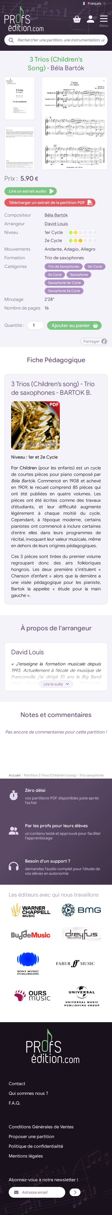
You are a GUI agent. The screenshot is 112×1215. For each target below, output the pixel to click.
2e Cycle (54, 274)
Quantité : (14, 325)
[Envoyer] (75, 1192)
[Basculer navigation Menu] (104, 18)
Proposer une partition (31, 1136)
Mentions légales (26, 1156)
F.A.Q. (14, 1103)
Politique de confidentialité (36, 1146)
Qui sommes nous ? (28, 1093)
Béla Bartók (56, 215)
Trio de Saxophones (63, 266)
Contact (17, 1083)
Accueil (14, 775)
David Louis (56, 224)
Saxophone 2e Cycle (64, 291)
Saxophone (79, 274)
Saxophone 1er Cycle (64, 283)
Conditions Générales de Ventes (41, 1127)
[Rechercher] (11, 40)
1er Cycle (95, 266)
